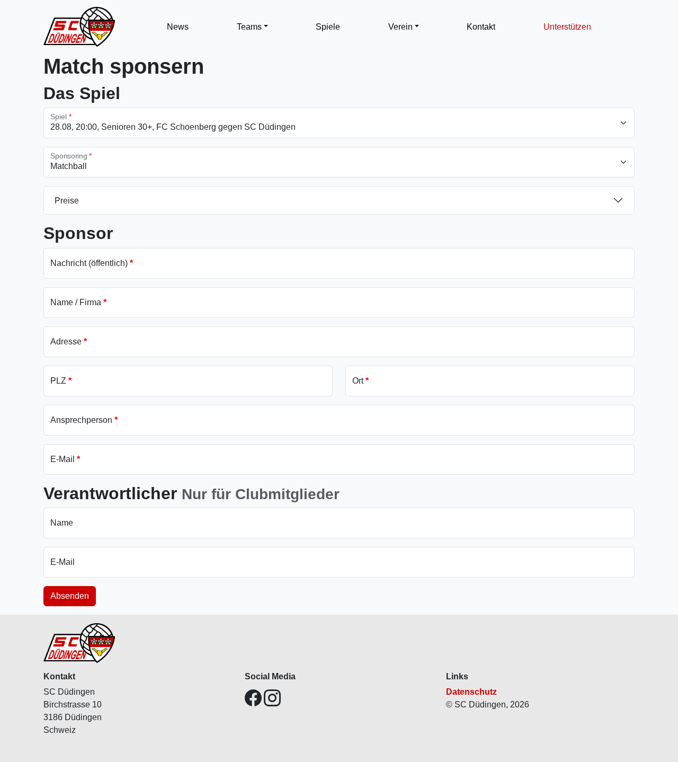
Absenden (69, 595)
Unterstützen (567, 26)
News (178, 26)
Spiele (328, 26)
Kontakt (481, 26)
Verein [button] (400, 26)
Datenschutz (471, 691)
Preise (67, 200)
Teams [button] (249, 26)
